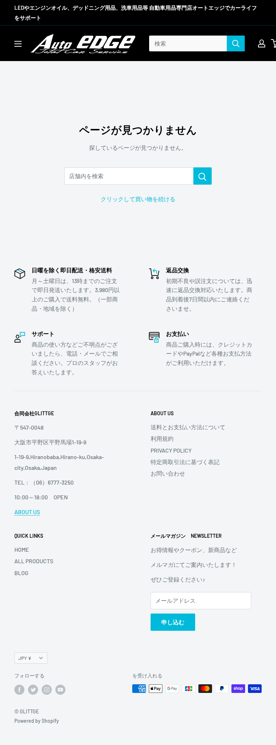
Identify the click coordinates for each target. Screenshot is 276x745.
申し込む (172, 622)
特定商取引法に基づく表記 (185, 461)
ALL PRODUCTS (33, 560)
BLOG (21, 572)
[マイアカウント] (261, 43)
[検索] (236, 43)
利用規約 (162, 438)
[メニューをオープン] (18, 44)
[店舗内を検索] (202, 176)
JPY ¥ (24, 658)
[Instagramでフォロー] (47, 689)
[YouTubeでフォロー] (60, 689)
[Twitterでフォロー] (33, 689)
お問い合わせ (168, 473)
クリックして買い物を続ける (138, 198)
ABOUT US (27, 511)
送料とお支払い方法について (188, 427)
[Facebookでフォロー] (19, 689)
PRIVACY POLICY (171, 450)
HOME (21, 549)
